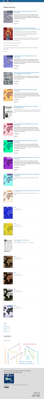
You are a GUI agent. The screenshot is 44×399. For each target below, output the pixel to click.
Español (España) (7, 326)
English (5, 325)
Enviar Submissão (7, 336)
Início (4, 4)
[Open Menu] (3, 1)
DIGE (15, 207)
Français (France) (7, 331)
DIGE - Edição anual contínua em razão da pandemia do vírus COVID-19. (27, 190)
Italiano (5, 329)
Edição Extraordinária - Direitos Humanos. (21, 240)
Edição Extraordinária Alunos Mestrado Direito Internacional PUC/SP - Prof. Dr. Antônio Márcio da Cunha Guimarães (27, 73)
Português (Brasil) (7, 328)
